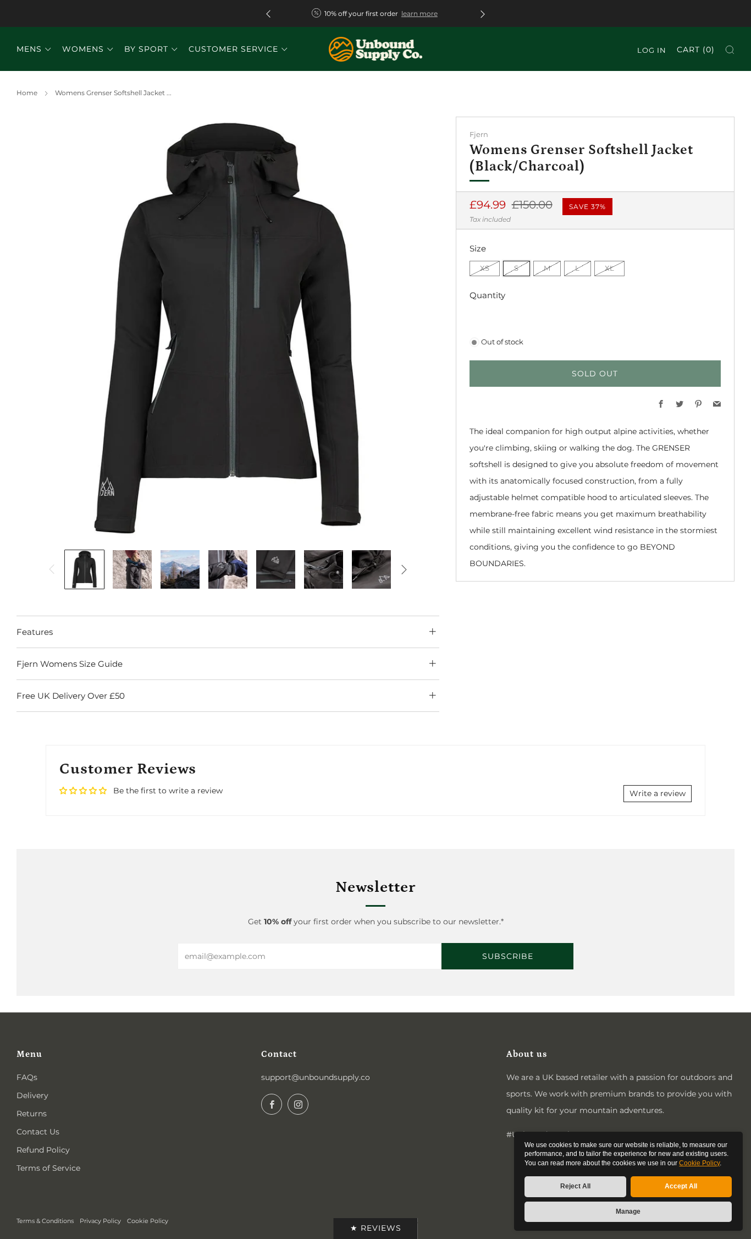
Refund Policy (43, 1150)
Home (26, 93)
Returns (31, 1114)
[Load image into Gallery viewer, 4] (228, 570)
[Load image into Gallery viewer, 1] (84, 570)
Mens (29, 49)
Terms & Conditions (45, 1221)
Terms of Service (48, 1168)
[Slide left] (51, 569)
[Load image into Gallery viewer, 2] (132, 570)
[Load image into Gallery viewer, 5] (276, 570)
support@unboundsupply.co (315, 1077)
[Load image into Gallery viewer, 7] (371, 570)
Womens (83, 49)
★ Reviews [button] (375, 1228)
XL (609, 268)
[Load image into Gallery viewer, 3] (180, 570)
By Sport (146, 49)
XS (484, 268)
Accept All (681, 1186)
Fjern (479, 134)
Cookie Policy (699, 1163)
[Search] (730, 49)
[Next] (483, 13)
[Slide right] (404, 569)
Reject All (575, 1186)
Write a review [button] (657, 793)
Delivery (32, 1095)
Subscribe (507, 956)
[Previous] (268, 13)
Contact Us (37, 1132)
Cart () (696, 49)
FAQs (26, 1077)
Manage (628, 1211)
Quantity (487, 295)
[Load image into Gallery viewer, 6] (323, 570)
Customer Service (233, 49)
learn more (419, 13)
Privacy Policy (100, 1221)
